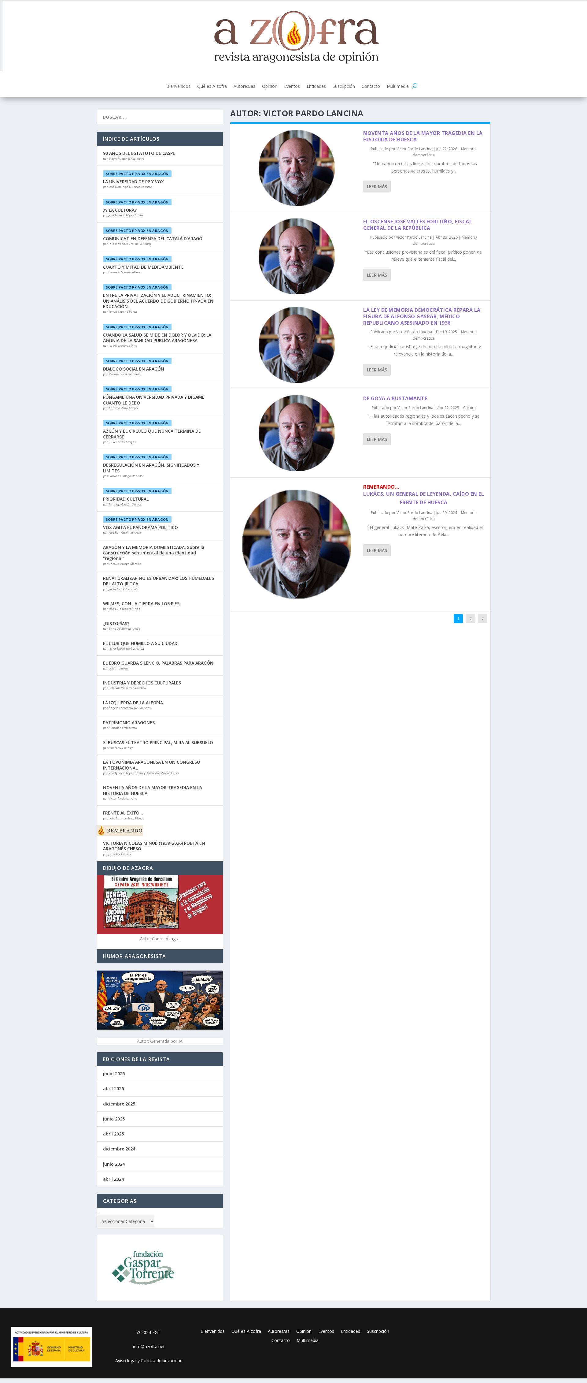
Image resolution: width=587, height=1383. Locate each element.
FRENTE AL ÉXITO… (123, 813)
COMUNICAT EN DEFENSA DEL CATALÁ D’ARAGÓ (152, 238)
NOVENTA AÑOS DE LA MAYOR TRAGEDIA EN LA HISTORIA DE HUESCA (423, 136)
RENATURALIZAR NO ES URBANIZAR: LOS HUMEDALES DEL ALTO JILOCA (158, 581)
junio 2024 (114, 1164)
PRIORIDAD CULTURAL (126, 499)
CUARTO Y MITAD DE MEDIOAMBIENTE (143, 267)
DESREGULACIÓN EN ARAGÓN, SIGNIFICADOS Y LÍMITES (151, 467)
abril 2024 (113, 1179)
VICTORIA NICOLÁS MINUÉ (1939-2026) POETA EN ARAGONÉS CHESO (154, 846)
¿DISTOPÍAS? (116, 623)
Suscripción (344, 86)
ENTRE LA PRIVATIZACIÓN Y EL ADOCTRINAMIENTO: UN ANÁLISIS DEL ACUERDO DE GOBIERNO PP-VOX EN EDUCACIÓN (158, 300)
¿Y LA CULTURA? (120, 210)
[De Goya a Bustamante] (296, 433)
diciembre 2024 (119, 1149)
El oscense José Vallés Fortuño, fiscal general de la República (417, 224)
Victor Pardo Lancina (414, 148)
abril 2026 (113, 1088)
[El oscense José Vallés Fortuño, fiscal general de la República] (296, 256)
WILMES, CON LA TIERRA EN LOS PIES (141, 603)
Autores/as (244, 86)
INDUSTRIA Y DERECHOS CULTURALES (142, 683)
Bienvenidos (178, 86)
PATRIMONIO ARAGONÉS (129, 722)
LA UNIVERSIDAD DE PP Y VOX (133, 182)
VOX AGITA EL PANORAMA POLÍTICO (140, 527)
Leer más (377, 186)
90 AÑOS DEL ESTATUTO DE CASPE (139, 153)
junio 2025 (114, 1119)
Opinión (269, 86)
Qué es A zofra (212, 86)
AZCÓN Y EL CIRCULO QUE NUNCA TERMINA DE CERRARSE (152, 433)
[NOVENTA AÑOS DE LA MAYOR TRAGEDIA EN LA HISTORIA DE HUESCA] (296, 168)
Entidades (316, 86)
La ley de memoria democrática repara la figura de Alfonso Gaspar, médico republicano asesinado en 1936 (422, 316)
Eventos (292, 86)
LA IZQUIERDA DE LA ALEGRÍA (133, 703)
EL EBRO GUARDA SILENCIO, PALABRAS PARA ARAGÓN (158, 663)
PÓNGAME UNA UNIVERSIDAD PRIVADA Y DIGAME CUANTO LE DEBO (154, 399)
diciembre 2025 (119, 1104)
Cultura (469, 407)
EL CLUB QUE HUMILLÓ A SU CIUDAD (140, 643)
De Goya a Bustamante (395, 398)
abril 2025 (113, 1134)
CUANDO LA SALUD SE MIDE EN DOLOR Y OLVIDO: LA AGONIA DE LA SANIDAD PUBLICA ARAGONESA (157, 337)
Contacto (371, 86)
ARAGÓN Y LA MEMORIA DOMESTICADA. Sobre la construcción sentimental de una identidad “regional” (154, 552)
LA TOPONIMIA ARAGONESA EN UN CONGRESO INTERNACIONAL (151, 764)
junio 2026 (114, 1073)
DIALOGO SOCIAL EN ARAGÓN (133, 369)
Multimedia (398, 86)
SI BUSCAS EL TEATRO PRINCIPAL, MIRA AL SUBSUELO (158, 742)
